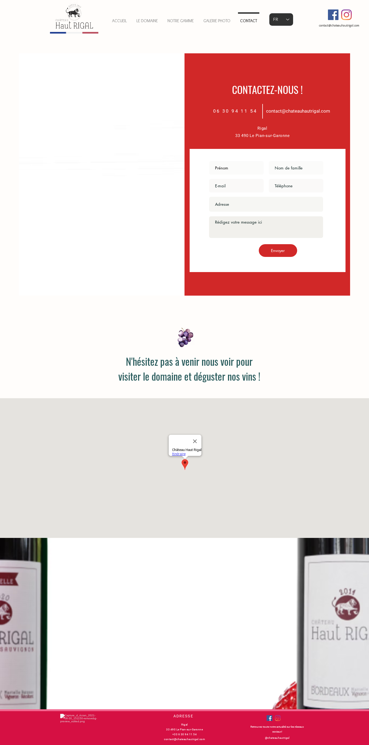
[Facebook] (333, 14)
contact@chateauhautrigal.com (339, 25)
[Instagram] (346, 14)
